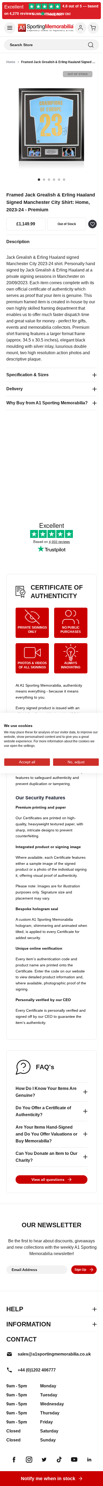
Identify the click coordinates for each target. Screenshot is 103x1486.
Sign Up (80, 1270)
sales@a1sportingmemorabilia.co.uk (54, 1354)
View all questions (47, 1179)
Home (10, 62)
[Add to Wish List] (92, 224)
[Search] (90, 45)
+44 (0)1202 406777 (37, 1370)
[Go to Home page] (45, 28)
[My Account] (80, 27)
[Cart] (93, 27)
